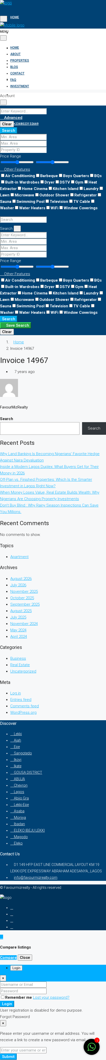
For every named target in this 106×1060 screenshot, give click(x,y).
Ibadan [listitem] (19, 824)
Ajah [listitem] (17, 740)
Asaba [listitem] (18, 811)
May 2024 (18, 630)
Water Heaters (32, 208)
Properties (19, 48)
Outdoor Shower (54, 195)
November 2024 (24, 623)
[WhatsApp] (11, 927)
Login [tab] (16, 968)
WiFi (54, 208)
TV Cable (81, 201)
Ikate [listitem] (17, 766)
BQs (98, 175)
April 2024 (18, 636)
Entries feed (20, 699)
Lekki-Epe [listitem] (21, 805)
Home (14, 17)
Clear (7, 124)
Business (18, 658)
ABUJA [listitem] (19, 779)
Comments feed (24, 706)
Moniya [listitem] (19, 817)
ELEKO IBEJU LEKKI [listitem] (29, 830)
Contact (17, 79)
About (15, 32)
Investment (19, 86)
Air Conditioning (20, 175)
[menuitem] (24, 124)
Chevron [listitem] (20, 785)
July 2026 (18, 585)
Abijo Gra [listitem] (21, 798)
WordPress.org (23, 712)
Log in (15, 693)
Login (7, 1004)
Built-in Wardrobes (22, 182)
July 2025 (18, 617)
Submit (8, 1056)
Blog (14, 67)
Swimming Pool (30, 201)
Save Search (17, 325)
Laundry (91, 188)
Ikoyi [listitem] (17, 760)
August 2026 (21, 578)
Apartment (19, 556)
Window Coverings (81, 208)
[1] (91, 1049)
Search (8, 130)
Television (59, 201)
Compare (8, 957)
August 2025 (21, 611)
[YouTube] (11, 920)
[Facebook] (11, 908)
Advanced (12, 117)
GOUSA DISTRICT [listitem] (27, 772)
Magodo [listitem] (20, 837)
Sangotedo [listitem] (22, 753)
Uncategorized (23, 671)
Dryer (50, 182)
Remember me (19, 997)
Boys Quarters (76, 175)
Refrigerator (85, 195)
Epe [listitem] (16, 747)
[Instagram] (11, 914)
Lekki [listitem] (17, 734)
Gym (79, 182)
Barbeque (49, 175)
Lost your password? (51, 997)
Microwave (24, 195)
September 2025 (25, 604)
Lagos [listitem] (18, 792)
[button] (15, 169)
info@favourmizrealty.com (35, 877)
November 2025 (24, 591)
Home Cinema (35, 188)
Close (25, 957)
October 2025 (22, 598)
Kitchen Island (65, 188)
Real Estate (20, 665)
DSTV (65, 182)
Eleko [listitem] (18, 843)
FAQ (13, 80)
